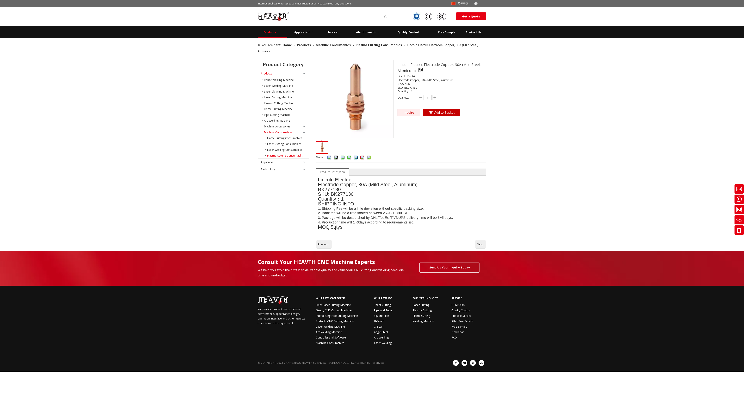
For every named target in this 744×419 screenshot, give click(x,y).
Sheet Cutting (382, 305)
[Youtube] (481, 363)
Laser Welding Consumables (284, 149)
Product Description (332, 172)
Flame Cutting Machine (278, 109)
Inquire (409, 112)
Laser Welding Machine (278, 85)
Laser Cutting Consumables (284, 144)
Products (266, 73)
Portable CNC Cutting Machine (335, 321)
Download (457, 332)
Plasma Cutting (422, 310)
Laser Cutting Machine (278, 97)
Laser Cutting (421, 305)
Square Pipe (381, 316)
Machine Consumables (278, 132)
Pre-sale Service (461, 316)
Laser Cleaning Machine (279, 91)
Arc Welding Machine (277, 120)
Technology (268, 169)
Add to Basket (444, 112)
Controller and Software (331, 337)
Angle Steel (381, 332)
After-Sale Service (462, 321)
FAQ (454, 337)
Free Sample (459, 326)
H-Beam (379, 321)
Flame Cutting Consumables (284, 138)
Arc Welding (381, 337)
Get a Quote (471, 16)
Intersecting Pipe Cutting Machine (337, 316)
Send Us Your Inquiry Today (449, 267)
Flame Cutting (421, 316)
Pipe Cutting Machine (277, 115)
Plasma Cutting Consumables (285, 155)
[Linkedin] (464, 363)
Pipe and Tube (383, 310)
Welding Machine (423, 321)
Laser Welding (383, 343)
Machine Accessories (277, 126)
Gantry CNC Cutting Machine (334, 310)
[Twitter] (473, 363)
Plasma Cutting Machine (279, 103)
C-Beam (379, 326)
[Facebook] (456, 363)
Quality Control (460, 310)
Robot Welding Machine (279, 80)
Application (268, 162)
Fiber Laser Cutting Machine (333, 305)
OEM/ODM (458, 305)
